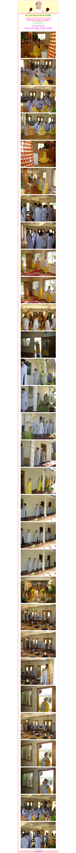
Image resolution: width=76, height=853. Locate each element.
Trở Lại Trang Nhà (38, 851)
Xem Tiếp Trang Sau (38, 849)
